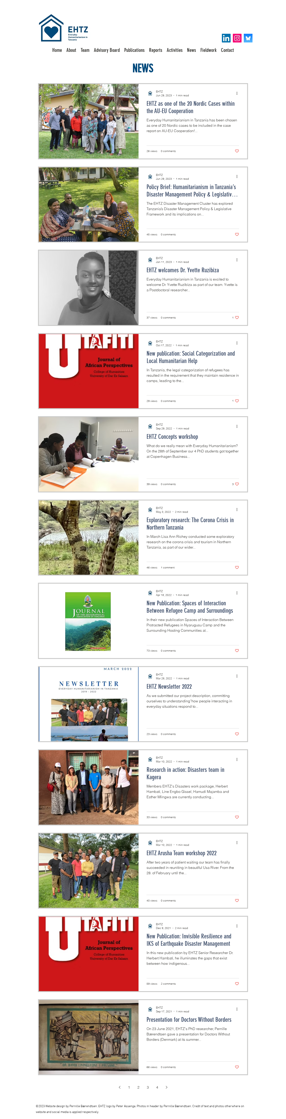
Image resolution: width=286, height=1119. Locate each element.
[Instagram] (237, 38)
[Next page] (166, 1087)
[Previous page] (120, 1087)
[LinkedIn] (226, 38)
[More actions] (238, 93)
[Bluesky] (248, 38)
